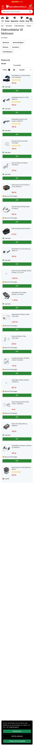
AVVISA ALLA (17, 731)
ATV (2, 21)
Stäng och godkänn (17, 741)
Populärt (22, 70)
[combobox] (17, 11)
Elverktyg (21, 21)
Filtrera (6, 70)
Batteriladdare (18, 43)
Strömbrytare (7, 52)
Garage (27, 21)
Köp (17, 91)
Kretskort (15, 47)
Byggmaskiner (14, 21)
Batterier (7, 21)
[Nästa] (30, 19)
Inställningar (17, 736)
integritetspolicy (14, 727)
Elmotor (5, 47)
